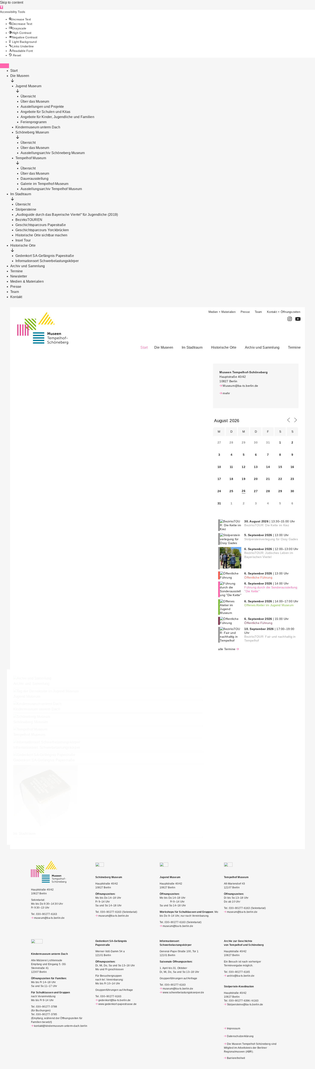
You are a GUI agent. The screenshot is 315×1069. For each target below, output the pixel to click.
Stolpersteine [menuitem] (25, 209)
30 (292, 491)
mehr (226, 393)
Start (144, 347)
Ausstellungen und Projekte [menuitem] (42, 106)
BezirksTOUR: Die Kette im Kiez (266, 525)
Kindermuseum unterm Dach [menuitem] (37, 127)
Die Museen (163, 347)
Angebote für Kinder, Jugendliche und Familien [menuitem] (57, 117)
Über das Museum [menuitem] (35, 101)
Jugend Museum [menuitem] (28, 86)
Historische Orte (223, 347)
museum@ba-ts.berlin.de (49, 917)
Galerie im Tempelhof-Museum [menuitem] (44, 184)
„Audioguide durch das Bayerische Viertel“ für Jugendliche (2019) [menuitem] (66, 214)
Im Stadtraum (192, 347)
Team (258, 311)
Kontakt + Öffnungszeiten (283, 311)
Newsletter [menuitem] (18, 276)
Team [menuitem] (14, 292)
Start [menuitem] (14, 70)
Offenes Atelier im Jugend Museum (269, 605)
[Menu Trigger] (4, 65)
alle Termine (226, 649)
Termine (294, 347)
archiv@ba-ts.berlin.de (240, 975)
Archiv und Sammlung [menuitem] (27, 266)
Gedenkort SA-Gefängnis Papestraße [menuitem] (44, 256)
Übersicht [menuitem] (28, 96)
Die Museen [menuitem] (19, 76)
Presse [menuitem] (15, 286)
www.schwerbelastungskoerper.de (183, 992)
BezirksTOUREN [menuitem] (28, 220)
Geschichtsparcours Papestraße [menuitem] (40, 225)
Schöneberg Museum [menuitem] (32, 132)
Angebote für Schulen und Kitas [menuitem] (45, 112)
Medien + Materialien (222, 311)
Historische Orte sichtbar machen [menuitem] (41, 235)
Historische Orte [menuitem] (23, 245)
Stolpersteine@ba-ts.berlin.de (245, 1004)
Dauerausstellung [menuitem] (34, 178)
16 (292, 467)
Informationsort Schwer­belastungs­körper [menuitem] (47, 261)
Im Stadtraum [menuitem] (20, 194)
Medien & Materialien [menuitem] (27, 281)
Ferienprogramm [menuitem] (33, 122)
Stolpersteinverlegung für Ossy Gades (271, 539)
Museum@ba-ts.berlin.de (240, 385)
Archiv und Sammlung (262, 347)
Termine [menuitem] (16, 271)
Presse (245, 311)
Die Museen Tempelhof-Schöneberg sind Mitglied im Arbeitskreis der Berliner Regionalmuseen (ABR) (250, 1047)
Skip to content (11, 2)
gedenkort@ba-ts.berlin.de (114, 1000)
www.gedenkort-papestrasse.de (117, 1004)
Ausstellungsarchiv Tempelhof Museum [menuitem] (51, 189)
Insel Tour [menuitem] (23, 240)
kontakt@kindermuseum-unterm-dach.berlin (60, 1025)
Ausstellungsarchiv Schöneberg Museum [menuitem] (53, 153)
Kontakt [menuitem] (16, 297)
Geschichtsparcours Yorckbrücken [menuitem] (42, 230)
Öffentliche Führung (258, 577)
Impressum (233, 1028)
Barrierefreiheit (236, 1058)
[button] (1, 7)
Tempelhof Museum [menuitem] (30, 158)
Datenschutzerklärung (240, 1036)
